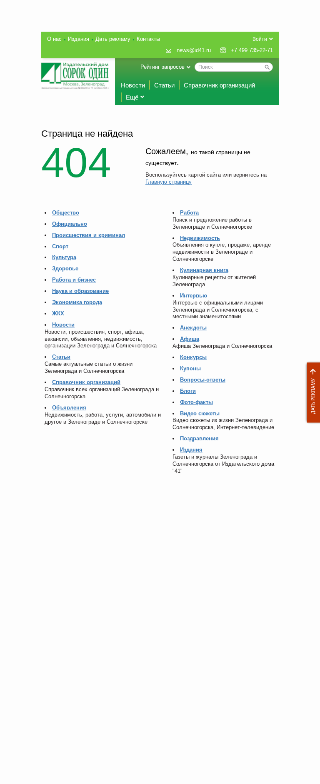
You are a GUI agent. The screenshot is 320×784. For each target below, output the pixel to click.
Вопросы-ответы (202, 380)
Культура (64, 257)
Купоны (190, 368)
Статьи (164, 85)
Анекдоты (193, 328)
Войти (259, 39)
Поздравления (199, 438)
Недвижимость (200, 238)
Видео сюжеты (200, 413)
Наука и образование (80, 291)
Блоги (188, 391)
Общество (65, 213)
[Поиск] (267, 67)
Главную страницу (168, 182)
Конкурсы (193, 357)
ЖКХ (58, 313)
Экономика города (77, 302)
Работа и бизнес (74, 280)
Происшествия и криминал (88, 235)
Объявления (69, 407)
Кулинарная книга (204, 270)
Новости (133, 85)
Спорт (60, 246)
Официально (69, 224)
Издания (78, 39)
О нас (54, 39)
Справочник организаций (219, 85)
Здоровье (65, 268)
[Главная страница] (75, 75)
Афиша (189, 339)
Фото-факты (196, 402)
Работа (189, 213)
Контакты (148, 39)
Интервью (193, 295)
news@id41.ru (194, 50)
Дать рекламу (311, 392)
